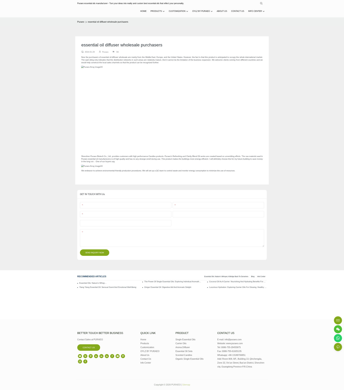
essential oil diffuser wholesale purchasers (108, 22)
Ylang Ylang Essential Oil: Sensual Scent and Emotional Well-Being (107, 287)
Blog (253, 276)
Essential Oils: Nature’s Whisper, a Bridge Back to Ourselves (226, 276)
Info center (261, 276)
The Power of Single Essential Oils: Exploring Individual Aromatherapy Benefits (173, 281)
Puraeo (80, 22)
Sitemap (186, 385)
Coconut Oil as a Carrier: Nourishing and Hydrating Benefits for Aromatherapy (238, 281)
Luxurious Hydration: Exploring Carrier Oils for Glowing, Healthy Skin (238, 287)
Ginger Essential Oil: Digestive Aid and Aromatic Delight (167, 287)
